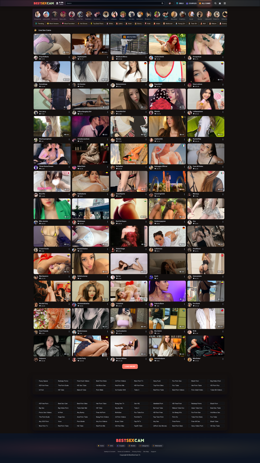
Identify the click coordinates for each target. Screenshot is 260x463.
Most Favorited (69, 23)
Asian (130, 23)
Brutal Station (82, 249)
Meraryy (196, 194)
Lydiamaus (158, 249)
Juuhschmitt (159, 57)
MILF (204, 23)
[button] (129, 37)
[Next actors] (224, 14)
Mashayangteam (45, 139)
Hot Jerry (42, 111)
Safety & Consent (109, 451)
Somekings (43, 84)
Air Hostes (81, 84)
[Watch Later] (220, 3)
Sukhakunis (81, 194)
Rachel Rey (197, 139)
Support (153, 451)
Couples (193, 3)
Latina (120, 23)
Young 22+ (181, 23)
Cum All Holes (198, 166)
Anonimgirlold (159, 194)
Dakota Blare (159, 303)
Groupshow (197, 57)
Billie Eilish (81, 166)
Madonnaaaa (82, 331)
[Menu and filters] (225, 3)
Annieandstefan (83, 303)
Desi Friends (43, 331)
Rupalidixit (158, 84)
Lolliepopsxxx (198, 111)
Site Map (146, 451)
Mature (214, 23)
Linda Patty (81, 358)
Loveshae (119, 303)
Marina (118, 139)
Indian (158, 23)
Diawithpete (120, 194)
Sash (156, 276)
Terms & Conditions (124, 451)
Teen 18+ (194, 23)
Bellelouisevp (82, 276)
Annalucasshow (83, 139)
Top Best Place (98, 23)
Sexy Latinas (197, 84)
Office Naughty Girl (84, 111)
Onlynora (42, 358)
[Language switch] (171, 3)
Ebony (139, 23)
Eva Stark (196, 303)
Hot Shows (83, 23)
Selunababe (197, 276)
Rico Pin (42, 194)
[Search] (162, 3)
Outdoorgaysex (160, 221)
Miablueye (81, 221)
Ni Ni (194, 331)
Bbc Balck (158, 331)
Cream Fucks (44, 249)
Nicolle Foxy (43, 303)
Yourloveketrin (121, 331)
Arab (148, 23)
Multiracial (169, 23)
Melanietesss (121, 84)
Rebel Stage (120, 249)
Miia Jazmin (43, 221)
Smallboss (197, 249)
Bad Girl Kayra (121, 221)
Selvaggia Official (160, 166)
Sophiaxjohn (82, 57)
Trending (41, 23)
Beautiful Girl (121, 111)
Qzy (194, 221)
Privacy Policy (136, 451)
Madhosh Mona (121, 57)
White (111, 23)
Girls (181, 3)
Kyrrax (118, 276)
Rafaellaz (119, 166)
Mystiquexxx (43, 276)
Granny (224, 23)
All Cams (206, 3)
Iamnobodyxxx (159, 358)
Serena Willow (121, 358)
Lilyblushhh (158, 139)
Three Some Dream (46, 166)
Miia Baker (196, 358)
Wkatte (157, 111)
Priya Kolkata (44, 57)
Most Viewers (54, 23)
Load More (130, 366)
